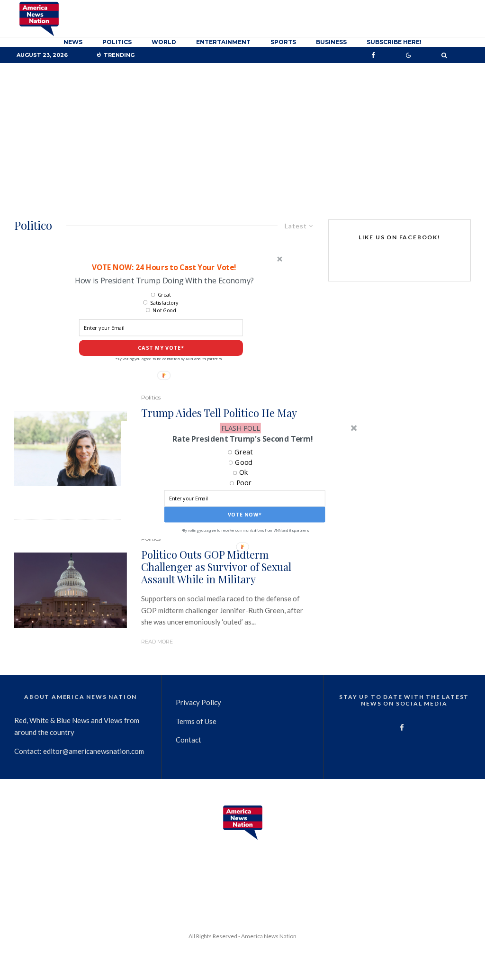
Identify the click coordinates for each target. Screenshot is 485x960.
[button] (242, 438)
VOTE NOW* (245, 514)
